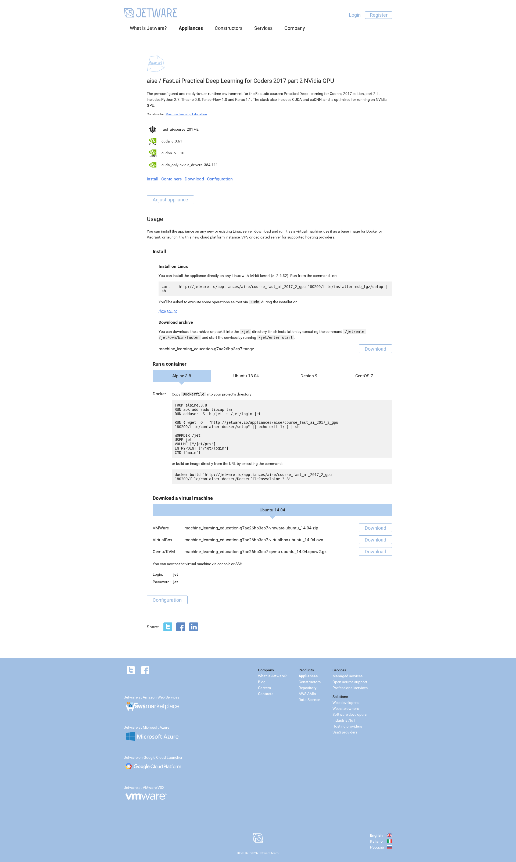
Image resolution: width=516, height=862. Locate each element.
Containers (171, 178)
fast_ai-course (173, 129)
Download (194, 178)
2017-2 (193, 129)
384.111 (211, 165)
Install (152, 178)
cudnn (167, 153)
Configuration (220, 178)
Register (379, 15)
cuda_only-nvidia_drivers (182, 165)
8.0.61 (176, 141)
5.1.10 (179, 153)
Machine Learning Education (186, 114)
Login (355, 15)
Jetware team (269, 853)
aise (152, 80)
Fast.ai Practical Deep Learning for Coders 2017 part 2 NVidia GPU (248, 80)
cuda (166, 141)
